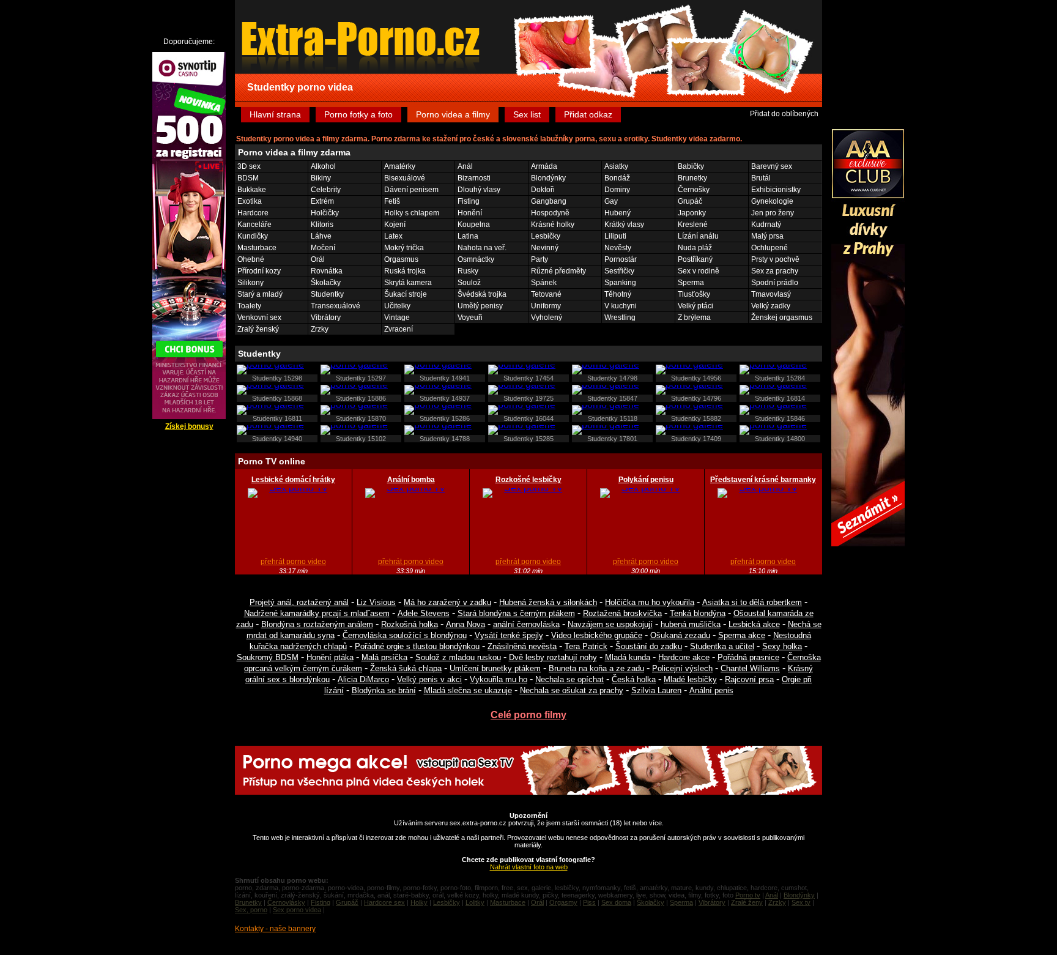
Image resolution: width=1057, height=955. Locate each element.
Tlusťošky (694, 294)
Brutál (761, 178)
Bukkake (251, 189)
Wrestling (620, 317)
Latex (393, 236)
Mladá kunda (627, 657)
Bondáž (617, 178)
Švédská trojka (482, 294)
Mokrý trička (404, 247)
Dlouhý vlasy (479, 189)
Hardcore (253, 213)
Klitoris (322, 224)
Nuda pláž (695, 247)
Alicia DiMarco (363, 679)
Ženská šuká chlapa (406, 668)
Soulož (469, 282)
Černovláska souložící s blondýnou (405, 635)
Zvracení (398, 329)
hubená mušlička (691, 624)
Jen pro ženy (772, 213)
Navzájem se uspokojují (610, 624)
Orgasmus (401, 259)
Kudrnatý (766, 224)
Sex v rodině (698, 271)
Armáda (544, 166)
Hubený (617, 213)
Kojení (395, 224)
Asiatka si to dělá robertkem (752, 602)
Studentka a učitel (722, 646)
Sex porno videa (297, 909)
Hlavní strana (275, 114)
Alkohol (323, 166)
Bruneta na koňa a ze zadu (596, 668)
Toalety (249, 306)
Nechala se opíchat (569, 679)
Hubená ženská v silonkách (548, 602)
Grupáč (690, 201)
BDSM (248, 178)
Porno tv (747, 895)
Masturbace (256, 247)
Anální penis (711, 690)
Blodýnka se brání (384, 690)
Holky (419, 902)
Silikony (250, 282)
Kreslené (693, 224)
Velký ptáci (695, 306)
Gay (611, 201)
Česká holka (634, 679)
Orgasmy (563, 902)
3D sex (249, 166)
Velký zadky (770, 306)
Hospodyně (550, 213)
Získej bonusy (189, 426)
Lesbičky (545, 236)
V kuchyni (620, 306)
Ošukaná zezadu (680, 635)
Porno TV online (271, 461)
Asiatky (616, 166)
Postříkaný (695, 259)
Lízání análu (698, 236)
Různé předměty (558, 271)
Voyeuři (470, 317)
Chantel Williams (750, 668)
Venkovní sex (259, 317)
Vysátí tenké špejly (509, 635)
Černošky (694, 189)
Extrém (322, 201)
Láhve (321, 236)
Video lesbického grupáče (596, 635)
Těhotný (617, 294)
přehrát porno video (293, 561)
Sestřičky (619, 271)
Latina (468, 236)
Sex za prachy (774, 271)
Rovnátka (327, 271)
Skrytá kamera (408, 282)
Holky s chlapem (411, 213)
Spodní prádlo (774, 282)
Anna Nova (465, 624)
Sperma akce (741, 635)
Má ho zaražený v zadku (447, 602)
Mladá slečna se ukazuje (468, 690)
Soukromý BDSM (268, 657)
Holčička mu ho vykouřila (649, 602)
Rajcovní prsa (749, 679)
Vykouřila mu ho (498, 679)
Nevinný (544, 247)
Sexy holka (782, 646)
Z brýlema (694, 317)
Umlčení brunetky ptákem (495, 668)
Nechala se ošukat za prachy (571, 690)
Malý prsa (767, 236)
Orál (318, 259)
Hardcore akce (684, 657)
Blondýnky (548, 178)
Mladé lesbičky (690, 679)
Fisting (469, 201)
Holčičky (325, 213)
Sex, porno (251, 909)
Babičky (691, 166)
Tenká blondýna (697, 613)
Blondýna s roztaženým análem (317, 624)
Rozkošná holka (409, 624)
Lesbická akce (754, 624)
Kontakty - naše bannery (275, 928)
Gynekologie (772, 201)
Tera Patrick (586, 646)
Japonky (692, 213)
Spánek (544, 282)
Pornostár (620, 259)
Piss (589, 902)
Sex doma (616, 902)
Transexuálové (335, 306)
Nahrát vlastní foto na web (529, 867)
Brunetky (692, 178)
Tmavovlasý (771, 294)
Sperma (691, 282)
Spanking (620, 282)
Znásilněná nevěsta (522, 646)
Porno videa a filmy (453, 114)
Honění (470, 213)
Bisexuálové (404, 178)
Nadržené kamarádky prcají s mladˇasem (317, 613)
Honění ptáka (330, 657)
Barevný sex (771, 166)
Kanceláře (254, 224)
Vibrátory (326, 317)
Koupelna (474, 224)
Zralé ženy (747, 902)
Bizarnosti (474, 178)
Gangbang (548, 201)
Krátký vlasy (624, 224)
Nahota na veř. (482, 247)
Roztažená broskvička (622, 613)
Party (539, 259)
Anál (465, 166)
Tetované (546, 294)
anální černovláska (526, 624)
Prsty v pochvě (775, 259)
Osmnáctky (476, 259)
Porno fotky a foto (358, 114)
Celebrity (326, 189)
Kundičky (252, 236)
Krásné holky (552, 224)
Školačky (326, 282)
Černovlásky (286, 902)
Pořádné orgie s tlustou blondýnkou (417, 646)
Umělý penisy (480, 306)
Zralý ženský (258, 329)
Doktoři (543, 189)
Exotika (249, 201)
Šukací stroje (405, 294)
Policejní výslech (682, 668)
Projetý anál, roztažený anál (299, 602)
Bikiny (321, 178)
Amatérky (399, 166)
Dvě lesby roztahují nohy (553, 657)
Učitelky (397, 306)
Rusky (468, 271)
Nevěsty (617, 247)
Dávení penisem (411, 189)
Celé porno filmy (528, 715)
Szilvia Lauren (656, 690)
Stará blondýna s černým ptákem (516, 613)
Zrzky (319, 329)
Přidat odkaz (588, 114)
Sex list (527, 114)
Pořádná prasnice (748, 657)
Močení (323, 247)
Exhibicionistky (776, 189)
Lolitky (474, 902)
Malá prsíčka (384, 657)
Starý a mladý (260, 294)
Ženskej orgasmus (781, 317)
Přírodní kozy (259, 271)
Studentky (327, 294)
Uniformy (546, 306)
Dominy (617, 189)
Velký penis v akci (429, 679)
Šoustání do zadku (648, 646)
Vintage (397, 317)
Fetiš (392, 201)
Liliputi (615, 236)
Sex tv (801, 902)
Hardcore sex (384, 902)
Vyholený (546, 317)
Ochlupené (769, 247)
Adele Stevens (424, 613)
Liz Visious (376, 602)
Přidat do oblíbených (784, 114)
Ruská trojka (405, 271)
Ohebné (250, 259)
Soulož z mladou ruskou (458, 657)
